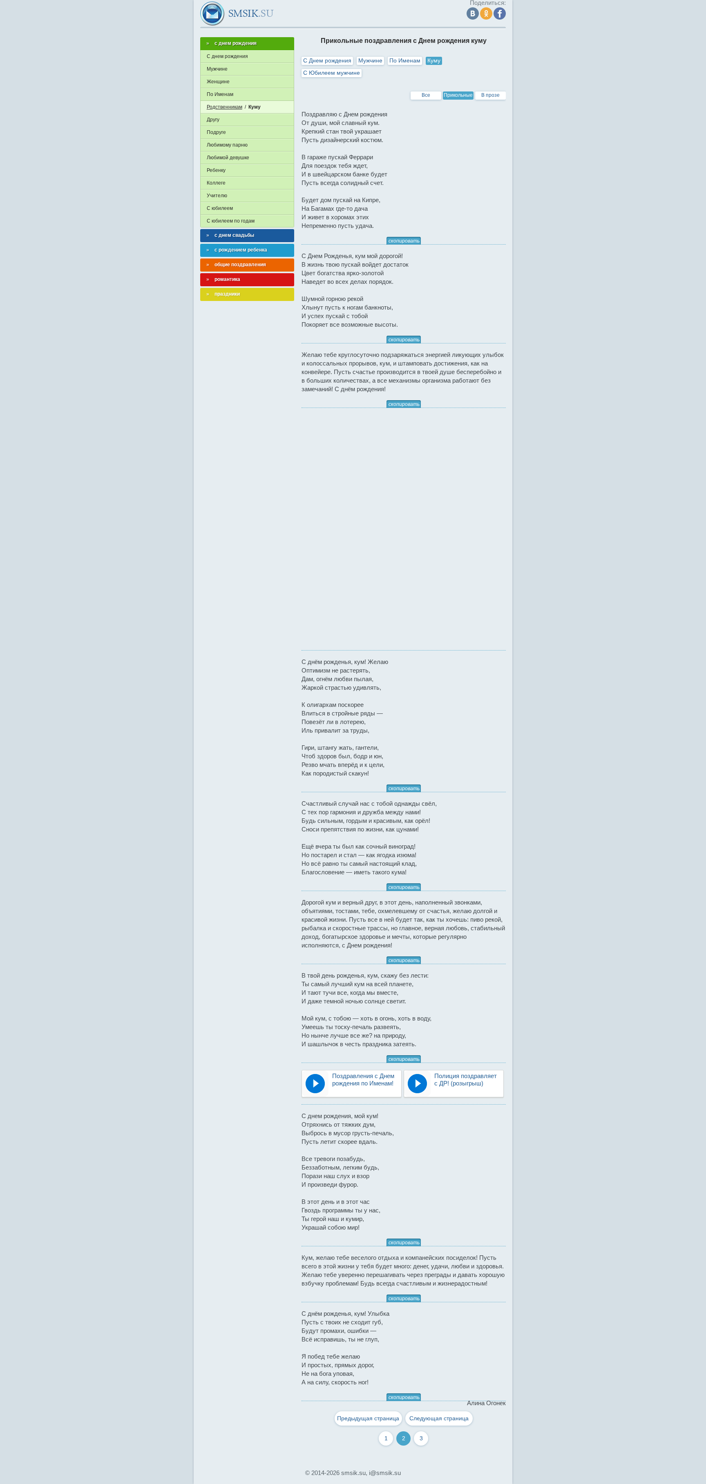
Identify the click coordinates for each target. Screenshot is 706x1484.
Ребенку (216, 170)
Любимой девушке (228, 157)
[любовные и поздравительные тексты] (237, 13)
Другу (213, 120)
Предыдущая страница (368, 1418)
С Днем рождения (327, 60)
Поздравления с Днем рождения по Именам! (363, 1079)
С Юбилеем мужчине (331, 72)
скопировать (404, 241)
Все (426, 95)
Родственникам (224, 107)
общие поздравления (240, 264)
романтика (227, 279)
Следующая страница (439, 1418)
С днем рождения (227, 56)
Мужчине (370, 60)
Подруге (216, 132)
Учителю (217, 195)
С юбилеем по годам (231, 221)
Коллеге (216, 183)
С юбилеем (220, 208)
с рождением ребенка (240, 250)
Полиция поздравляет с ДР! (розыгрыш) (465, 1079)
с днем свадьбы (234, 235)
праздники (227, 294)
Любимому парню (227, 145)
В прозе (490, 95)
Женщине (218, 82)
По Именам (404, 60)
